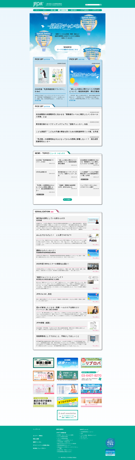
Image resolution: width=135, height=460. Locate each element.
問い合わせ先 (84, 437)
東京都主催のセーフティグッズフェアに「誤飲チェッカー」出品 (62, 124)
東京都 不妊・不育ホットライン (64, 450)
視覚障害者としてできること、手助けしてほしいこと (57, 336)
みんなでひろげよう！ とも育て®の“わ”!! (53, 235)
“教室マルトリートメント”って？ (49, 278)
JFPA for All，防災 (44, 294)
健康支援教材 (74, 10)
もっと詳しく (96, 229)
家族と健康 (53, 10)
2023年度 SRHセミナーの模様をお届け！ (52, 264)
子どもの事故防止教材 (62, 436)
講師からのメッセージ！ (46, 251)
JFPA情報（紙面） (43, 323)
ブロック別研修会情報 (62, 438)
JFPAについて (95, 10)
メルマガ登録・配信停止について (88, 435)
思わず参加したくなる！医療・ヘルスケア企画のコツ (57, 308)
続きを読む (38, 100)
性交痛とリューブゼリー (39, 448)
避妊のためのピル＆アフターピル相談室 (66, 443)
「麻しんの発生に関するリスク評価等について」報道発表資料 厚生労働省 (68, 161)
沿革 (82, 433)
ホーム (37, 10)
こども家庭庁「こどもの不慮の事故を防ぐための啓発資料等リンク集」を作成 (67, 132)
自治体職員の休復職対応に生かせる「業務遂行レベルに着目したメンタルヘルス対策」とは (89, 161)
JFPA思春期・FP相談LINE (63, 441)
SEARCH (67, 48)
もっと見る (67, 199)
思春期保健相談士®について (64, 445)
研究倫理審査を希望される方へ (64, 451)
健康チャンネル (63, 10)
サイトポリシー (84, 438)
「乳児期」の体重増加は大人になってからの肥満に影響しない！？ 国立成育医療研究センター (44, 56)
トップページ (36, 429)
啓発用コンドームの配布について (65, 440)
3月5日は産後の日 (41, 172)
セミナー (45, 10)
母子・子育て (84, 179)
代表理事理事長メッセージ (87, 431)
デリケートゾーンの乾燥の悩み (41, 445)
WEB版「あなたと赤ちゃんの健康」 (65, 435)
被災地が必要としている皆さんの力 (50, 219)
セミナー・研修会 (37, 435)
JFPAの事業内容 (85, 10)
